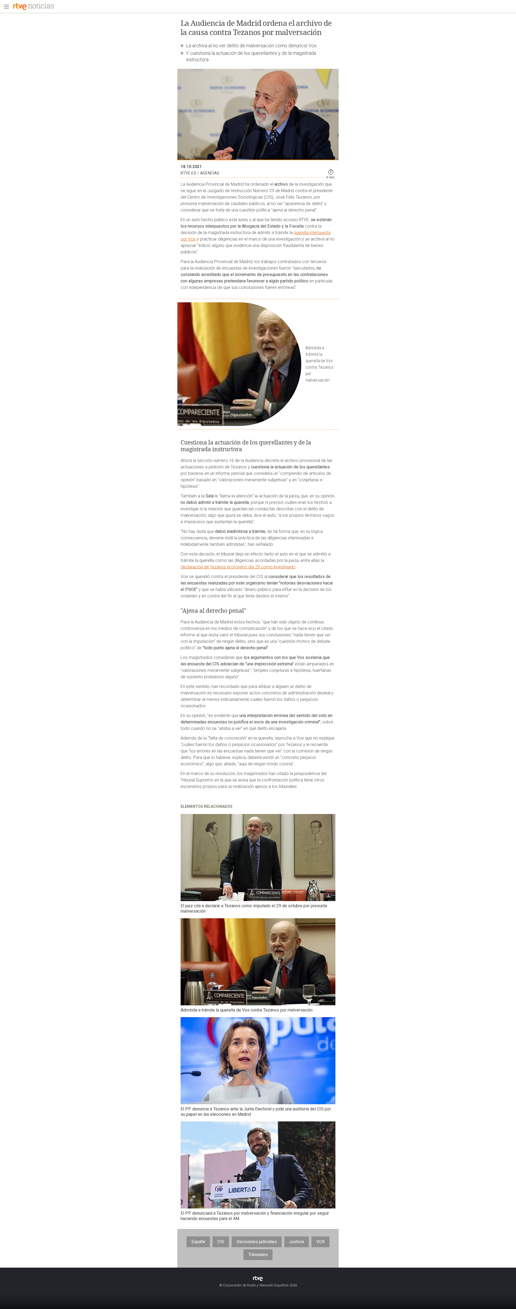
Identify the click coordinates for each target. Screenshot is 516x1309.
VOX (320, 1241)
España (198, 1241)
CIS (220, 1241)
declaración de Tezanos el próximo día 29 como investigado (238, 566)
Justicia (296, 1241)
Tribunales (258, 1254)
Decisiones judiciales (256, 1241)
